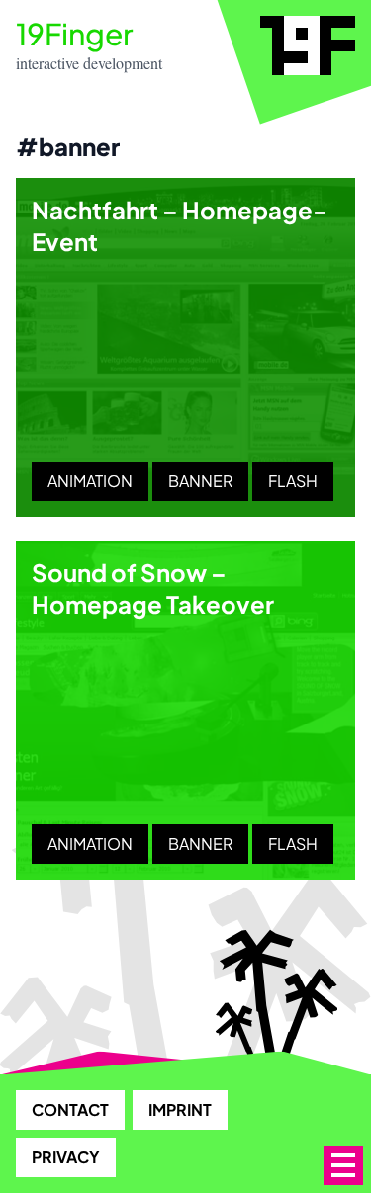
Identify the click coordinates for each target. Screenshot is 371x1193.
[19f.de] (307, 45)
